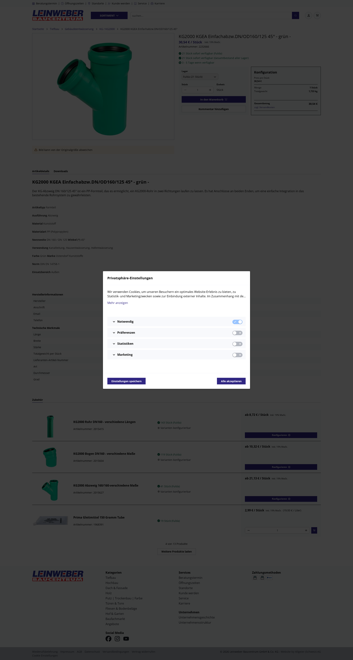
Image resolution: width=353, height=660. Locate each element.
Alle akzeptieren (231, 381)
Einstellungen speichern (126, 381)
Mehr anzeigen (117, 303)
